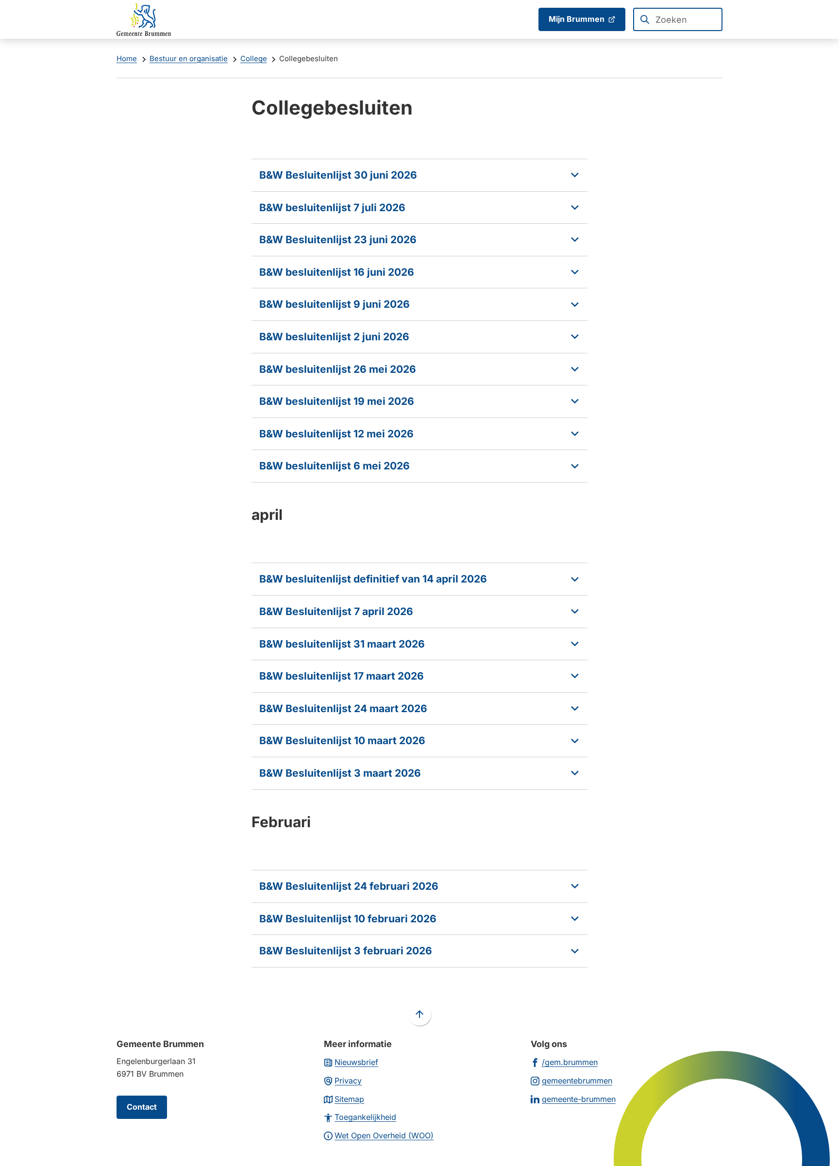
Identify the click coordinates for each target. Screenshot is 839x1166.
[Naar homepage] (144, 19)
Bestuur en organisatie (189, 58)
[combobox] (677, 19)
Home (127, 58)
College (253, 58)
